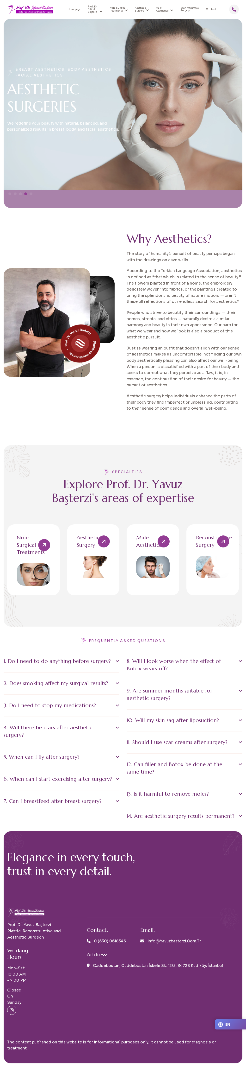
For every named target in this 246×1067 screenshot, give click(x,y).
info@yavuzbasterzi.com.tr (174, 941)
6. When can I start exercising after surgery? (58, 779)
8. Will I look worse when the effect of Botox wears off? (174, 665)
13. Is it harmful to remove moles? (168, 794)
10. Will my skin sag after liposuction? (173, 720)
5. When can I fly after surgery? (42, 757)
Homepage (74, 9)
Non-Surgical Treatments (118, 9)
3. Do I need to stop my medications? (50, 705)
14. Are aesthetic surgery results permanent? (180, 816)
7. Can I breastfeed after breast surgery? (53, 801)
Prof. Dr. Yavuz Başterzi (93, 9)
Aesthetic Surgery (140, 9)
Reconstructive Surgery (189, 9)
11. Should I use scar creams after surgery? (177, 742)
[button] (9, 193)
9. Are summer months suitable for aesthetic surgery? (169, 694)
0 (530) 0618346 (110, 941)
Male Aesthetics (162, 9)
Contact (211, 9)
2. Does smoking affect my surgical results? (56, 683)
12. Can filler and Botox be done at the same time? (174, 768)
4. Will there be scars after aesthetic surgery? (48, 731)
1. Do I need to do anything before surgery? (57, 661)
